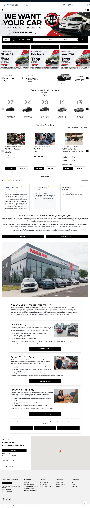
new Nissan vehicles (34, 327)
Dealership (75, 480)
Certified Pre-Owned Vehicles (31, 486)
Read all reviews (84, 180)
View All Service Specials (73, 127)
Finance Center (59, 482)
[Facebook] (3, 499)
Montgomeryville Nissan (7, 505)
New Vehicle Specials (29, 488)
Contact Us (8, 483)
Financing (59, 480)
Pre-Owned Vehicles (29, 484)
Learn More (23, 236)
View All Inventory (44, 92)
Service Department (45, 482)
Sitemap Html (31, 505)
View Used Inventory (45, 428)
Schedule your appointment (52, 375)
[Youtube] (9, 499)
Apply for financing (44, 408)
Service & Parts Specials (45, 486)
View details (81, 76)
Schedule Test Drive (67, 236)
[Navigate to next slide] (89, 24)
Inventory (27, 480)
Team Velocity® (69, 506)
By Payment (21, 39)
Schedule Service (83, 127)
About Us (74, 482)
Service (42, 480)
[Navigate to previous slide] (1, 24)
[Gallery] (45, 24)
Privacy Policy (15, 505)
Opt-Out (47, 505)
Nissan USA (42, 505)
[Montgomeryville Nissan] (8, 5)
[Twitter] (6, 499)
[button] (60, 451)
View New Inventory (45, 348)
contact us (57, 230)
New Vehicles (27, 482)
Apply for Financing (45, 414)
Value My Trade (59, 486)
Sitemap (26, 505)
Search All (29, 39)
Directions (74, 486)
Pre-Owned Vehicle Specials (30, 490)
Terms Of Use (21, 505)
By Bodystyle (14, 39)
